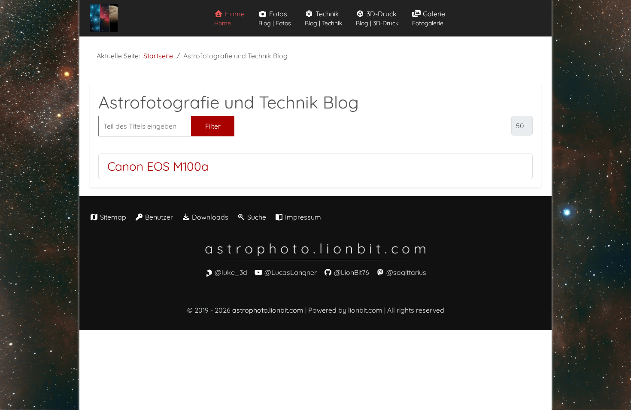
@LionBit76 (351, 272)
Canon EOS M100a (158, 166)
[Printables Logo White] (209, 272)
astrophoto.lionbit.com (267, 310)
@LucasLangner (290, 272)
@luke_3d (231, 272)
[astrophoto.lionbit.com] (104, 18)
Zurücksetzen (270, 126)
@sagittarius (406, 272)
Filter (213, 126)
